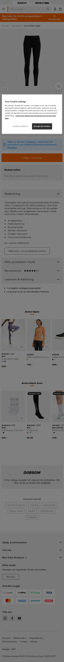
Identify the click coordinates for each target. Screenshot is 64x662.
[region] (32, 114)
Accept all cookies (42, 126)
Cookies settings (20, 126)
